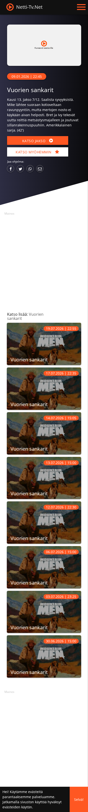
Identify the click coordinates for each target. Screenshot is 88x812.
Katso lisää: (25, 316)
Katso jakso (34, 141)
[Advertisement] (44, 261)
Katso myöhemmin (34, 152)
